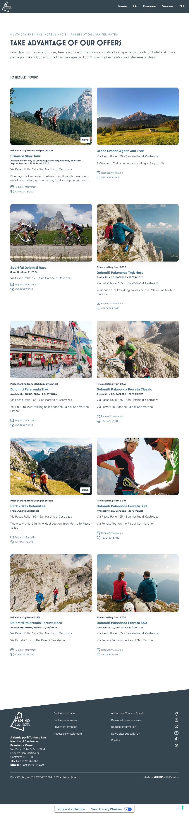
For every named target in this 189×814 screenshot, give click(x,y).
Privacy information (65, 726)
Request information (123, 726)
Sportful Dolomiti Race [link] (28, 267)
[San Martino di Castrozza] (7, 6)
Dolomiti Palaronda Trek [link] (29, 389)
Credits (115, 740)
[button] (182, 6)
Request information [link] (26, 186)
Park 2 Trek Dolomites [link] (27, 506)
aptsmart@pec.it (69, 777)
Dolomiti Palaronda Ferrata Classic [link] (124, 389)
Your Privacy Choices (106, 809)
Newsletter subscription (125, 733)
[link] (122, 6)
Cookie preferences (65, 720)
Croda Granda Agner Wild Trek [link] (120, 151)
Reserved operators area (126, 720)
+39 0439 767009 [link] (24, 191)
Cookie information (65, 713)
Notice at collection (71, 809)
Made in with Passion (161, 777)
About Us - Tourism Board (127, 713)
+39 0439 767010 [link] (24, 289)
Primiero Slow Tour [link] (25, 156)
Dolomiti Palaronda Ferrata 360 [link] (122, 623)
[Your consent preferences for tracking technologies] (182, 807)
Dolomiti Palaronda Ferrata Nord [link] (36, 623)
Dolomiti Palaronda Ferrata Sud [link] (122, 506)
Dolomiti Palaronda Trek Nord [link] (120, 272)
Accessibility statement (68, 733)
